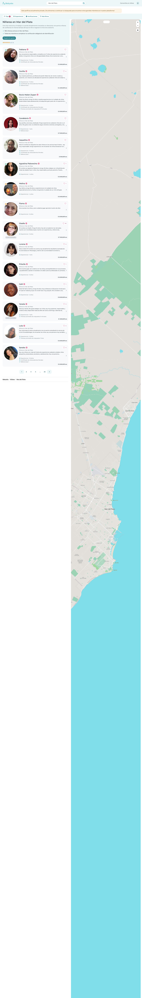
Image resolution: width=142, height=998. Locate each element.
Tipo (7, 16)
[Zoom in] (137, 22)
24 (45, 372)
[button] (76, 521)
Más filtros (45, 16)
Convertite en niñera (127, 3)
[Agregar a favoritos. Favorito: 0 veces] (65, 49)
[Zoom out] (137, 25)
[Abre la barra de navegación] (137, 3)
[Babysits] (8, 3)
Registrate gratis (9, 38)
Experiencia (19, 16)
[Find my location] (137, 30)
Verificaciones (32, 16)
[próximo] (49, 372)
